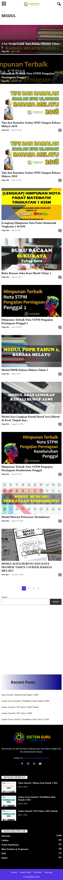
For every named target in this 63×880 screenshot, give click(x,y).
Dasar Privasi (25, 872)
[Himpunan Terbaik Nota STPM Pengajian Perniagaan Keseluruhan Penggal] (31, 448)
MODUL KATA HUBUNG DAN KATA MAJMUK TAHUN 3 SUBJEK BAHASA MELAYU (26, 567)
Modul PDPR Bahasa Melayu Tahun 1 (24, 369)
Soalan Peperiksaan (10, 845)
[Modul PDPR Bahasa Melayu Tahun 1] (31, 351)
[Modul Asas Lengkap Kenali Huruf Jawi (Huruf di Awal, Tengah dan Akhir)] (31, 398)
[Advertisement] (31, 638)
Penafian (38, 872)
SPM (3, 853)
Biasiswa (41, 21)
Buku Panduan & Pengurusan (14, 849)
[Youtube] (40, 764)
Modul (4, 858)
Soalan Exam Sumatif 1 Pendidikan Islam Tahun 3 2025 (25, 719)
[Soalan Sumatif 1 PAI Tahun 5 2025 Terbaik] (8, 815)
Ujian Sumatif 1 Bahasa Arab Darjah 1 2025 (19, 695)
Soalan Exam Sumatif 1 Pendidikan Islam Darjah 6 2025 (25, 701)
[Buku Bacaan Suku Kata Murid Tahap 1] (31, 254)
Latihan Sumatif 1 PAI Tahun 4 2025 (16, 713)
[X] (35, 764)
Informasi (5, 836)
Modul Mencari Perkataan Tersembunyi (25, 516)
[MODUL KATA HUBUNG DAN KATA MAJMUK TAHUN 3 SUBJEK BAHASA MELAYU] (31, 545)
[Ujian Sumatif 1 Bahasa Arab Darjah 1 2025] (8, 787)
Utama (14, 872)
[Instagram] (29, 764)
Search (4, 597)
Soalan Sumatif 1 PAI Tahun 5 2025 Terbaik (20, 707)
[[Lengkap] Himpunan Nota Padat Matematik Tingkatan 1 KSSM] (31, 204)
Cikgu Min (5, 51)
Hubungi (48, 872)
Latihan (4, 840)
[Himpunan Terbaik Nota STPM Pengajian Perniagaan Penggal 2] (31, 301)
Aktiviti (6, 21)
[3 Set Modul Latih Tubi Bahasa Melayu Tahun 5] (31, 49)
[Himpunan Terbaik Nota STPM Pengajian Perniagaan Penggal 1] (31, 79)
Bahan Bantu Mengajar (23, 21)
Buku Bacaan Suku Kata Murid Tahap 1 (26, 273)
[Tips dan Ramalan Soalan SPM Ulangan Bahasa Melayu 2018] (31, 104)
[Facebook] (23, 764)
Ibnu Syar (5, 574)
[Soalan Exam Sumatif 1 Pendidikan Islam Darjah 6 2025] (8, 801)
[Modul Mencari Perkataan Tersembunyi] (31, 498)
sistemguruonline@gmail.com (36, 758)
